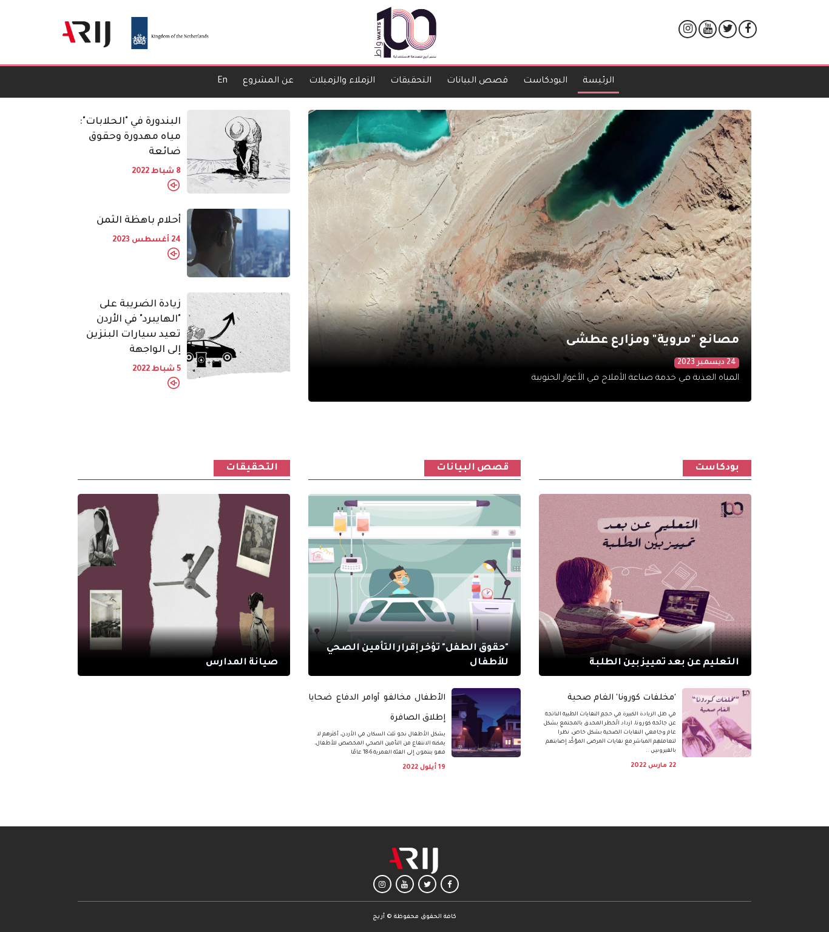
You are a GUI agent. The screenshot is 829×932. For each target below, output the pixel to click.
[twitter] (728, 29)
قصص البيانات (477, 81)
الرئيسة (596, 81)
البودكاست (545, 81)
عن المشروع (268, 81)
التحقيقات (410, 81)
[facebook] (748, 29)
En (222, 81)
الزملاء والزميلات (342, 81)
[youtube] (708, 29)
